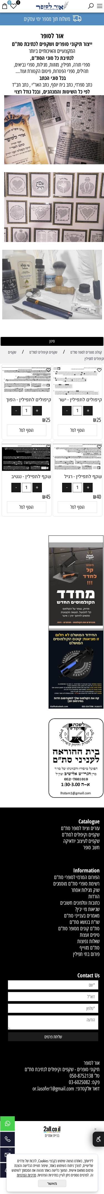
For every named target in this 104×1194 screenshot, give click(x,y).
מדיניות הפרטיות (26, 1175)
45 (48, 496)
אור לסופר (92, 1063)
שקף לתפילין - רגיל (83, 476)
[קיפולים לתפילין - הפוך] (26, 391)
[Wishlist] (13, 6)
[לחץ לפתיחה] (76, 670)
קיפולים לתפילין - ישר (80, 399)
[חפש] (90, 6)
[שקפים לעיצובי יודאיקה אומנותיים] (54, 207)
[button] (77, 430)
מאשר (52, 1183)
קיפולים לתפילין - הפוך (28, 399)
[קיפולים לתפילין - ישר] (77, 393)
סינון (52, 341)
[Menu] (99, 6)
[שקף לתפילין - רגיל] (77, 469)
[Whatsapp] (7, 1125)
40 (99, 496)
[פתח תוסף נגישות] (98, 1139)
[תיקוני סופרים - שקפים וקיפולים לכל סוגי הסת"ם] (54, 130)
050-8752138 (81, 1076)
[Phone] (7, 1140)
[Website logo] (52, 6)
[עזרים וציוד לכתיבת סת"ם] (52, 285)
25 (99, 420)
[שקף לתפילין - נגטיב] (26, 469)
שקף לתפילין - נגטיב (31, 476)
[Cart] (4, 6)
